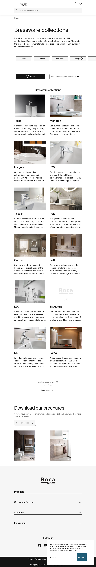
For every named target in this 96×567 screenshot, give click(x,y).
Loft (52, 260)
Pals (52, 213)
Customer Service (24, 502)
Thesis (18, 213)
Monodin (55, 120)
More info (53, 557)
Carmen (42, 59)
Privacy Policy (34, 559)
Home (17, 18)
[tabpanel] (30, 107)
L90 (16, 306)
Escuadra (60, 59)
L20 (52, 167)
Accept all (81, 557)
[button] (16, 10)
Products (19, 491)
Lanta (53, 353)
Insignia (78, 59)
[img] (30, 106)
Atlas (24, 59)
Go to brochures (22, 423)
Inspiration (20, 523)
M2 (16, 353)
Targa (17, 120)
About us (19, 512)
